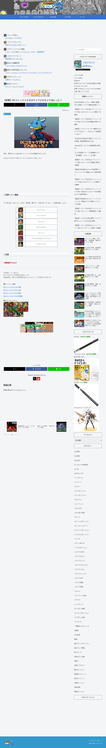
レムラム (14, 73)
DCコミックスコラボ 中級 (12, 287)
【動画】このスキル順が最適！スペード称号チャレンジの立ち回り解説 (87, 219)
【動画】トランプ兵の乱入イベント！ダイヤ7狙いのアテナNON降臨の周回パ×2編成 (87, 121)
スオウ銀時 (15, 52)
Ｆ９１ (7, 52)
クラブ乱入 (18, 38)
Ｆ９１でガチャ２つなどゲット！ (16, 66)
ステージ (8, 86)
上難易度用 (40, 52)
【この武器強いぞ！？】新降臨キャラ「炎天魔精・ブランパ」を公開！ (87, 154)
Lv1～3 (15, 86)
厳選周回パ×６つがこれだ (14, 59)
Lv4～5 (21, 86)
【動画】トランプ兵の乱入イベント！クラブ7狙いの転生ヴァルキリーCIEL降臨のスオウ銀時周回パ (87, 191)
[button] (100, 50)
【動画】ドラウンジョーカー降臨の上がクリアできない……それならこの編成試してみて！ (87, 131)
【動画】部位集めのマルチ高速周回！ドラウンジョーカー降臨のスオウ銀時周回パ (87, 172)
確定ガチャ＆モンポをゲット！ (15, 45)
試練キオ (8, 79)
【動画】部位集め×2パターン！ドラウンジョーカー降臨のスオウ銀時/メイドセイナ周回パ (87, 201)
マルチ (33, 52)
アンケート (7, 113)
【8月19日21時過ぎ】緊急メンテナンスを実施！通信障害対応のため (87, 140)
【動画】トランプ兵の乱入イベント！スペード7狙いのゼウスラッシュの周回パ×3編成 (87, 182)
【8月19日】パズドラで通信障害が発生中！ (87, 147)
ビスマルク (33, 73)
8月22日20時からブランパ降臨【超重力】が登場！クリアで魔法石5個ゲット (87, 103)
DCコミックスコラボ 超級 (12, 293)
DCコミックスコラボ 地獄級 (12, 296)
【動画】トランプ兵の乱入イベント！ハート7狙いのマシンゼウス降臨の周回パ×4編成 (87, 162)
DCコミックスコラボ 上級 (12, 290)
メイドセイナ (24, 52)
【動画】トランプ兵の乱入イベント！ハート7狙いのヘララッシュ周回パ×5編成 (87, 226)
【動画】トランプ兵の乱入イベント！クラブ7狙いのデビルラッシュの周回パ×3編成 (87, 111)
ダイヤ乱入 (9, 38)
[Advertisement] (36, 28)
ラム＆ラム (16, 79)
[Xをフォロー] (34, 378)
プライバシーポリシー (96, 740)
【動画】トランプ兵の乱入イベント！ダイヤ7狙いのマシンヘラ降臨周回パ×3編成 (87, 211)
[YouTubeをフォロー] (38, 378)
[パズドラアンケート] (36, 327)
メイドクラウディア (45, 73)
